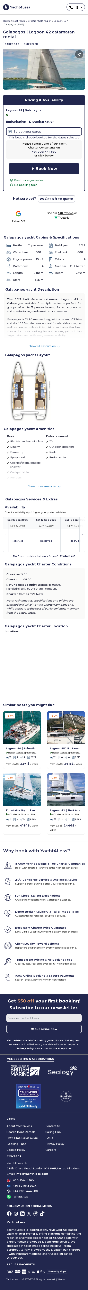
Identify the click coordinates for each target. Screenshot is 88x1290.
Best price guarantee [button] (29, 180)
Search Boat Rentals (21, 1132)
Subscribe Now (45, 1029)
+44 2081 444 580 (25, 1191)
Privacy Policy (25, 1048)
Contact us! (67, 556)
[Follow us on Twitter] (29, 1213)
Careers (50, 1149)
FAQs (49, 1137)
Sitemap (61, 1279)
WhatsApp (21, 1196)
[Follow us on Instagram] (16, 1213)
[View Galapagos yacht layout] (29, 390)
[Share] (79, 54)
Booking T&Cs (16, 1143)
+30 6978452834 (25, 1185)
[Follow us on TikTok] (42, 1213)
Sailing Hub (53, 1132)
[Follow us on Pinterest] (36, 1213)
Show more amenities (42, 486)
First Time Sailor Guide (22, 1137)
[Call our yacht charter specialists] (70, 7)
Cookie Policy (16, 1149)
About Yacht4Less (19, 1126)
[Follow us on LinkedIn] (23, 1213)
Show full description (42, 346)
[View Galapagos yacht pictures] (44, 69)
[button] (76, 7)
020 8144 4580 (23, 1180)
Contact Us (53, 1126)
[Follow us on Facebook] (9, 1213)
